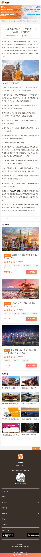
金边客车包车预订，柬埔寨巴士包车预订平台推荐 (28, 21)
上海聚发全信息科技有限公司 (20, 546)
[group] (20, 12)
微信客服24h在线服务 (20, 483)
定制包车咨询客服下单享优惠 (20, 470)
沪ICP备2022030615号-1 (20, 552)
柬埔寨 (11, 21)
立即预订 (31, 272)
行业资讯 (3, 21)
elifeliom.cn (20, 544)
